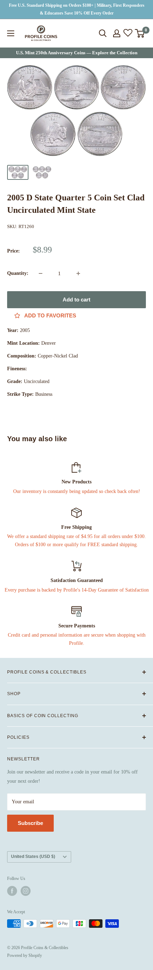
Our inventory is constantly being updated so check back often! (76, 491)
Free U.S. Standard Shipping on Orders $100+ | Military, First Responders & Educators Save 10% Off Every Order (76, 9)
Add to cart (76, 299)
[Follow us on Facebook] (12, 891)
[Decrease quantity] (40, 273)
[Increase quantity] (78, 273)
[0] (140, 33)
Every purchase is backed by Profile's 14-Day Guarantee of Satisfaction (77, 590)
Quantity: (17, 273)
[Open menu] (10, 33)
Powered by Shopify (24, 955)
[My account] (116, 33)
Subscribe (30, 823)
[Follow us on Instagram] (26, 891)
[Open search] (103, 33)
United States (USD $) (33, 856)
